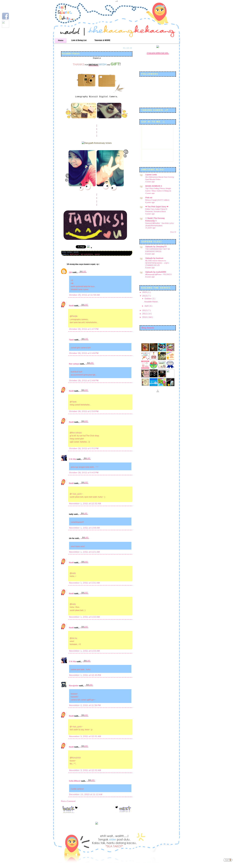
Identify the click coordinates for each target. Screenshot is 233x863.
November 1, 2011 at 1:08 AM (84, 528)
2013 (144, 296)
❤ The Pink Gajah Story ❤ (156, 207)
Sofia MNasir (75, 781)
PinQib (75, 316)
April (147, 306)
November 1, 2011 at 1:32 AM (84, 617)
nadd (97, 254)
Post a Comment (68, 801)
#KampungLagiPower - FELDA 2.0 (158, 274)
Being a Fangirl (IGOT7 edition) (157, 200)
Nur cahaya (74, 364)
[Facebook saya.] (5, 19)
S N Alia (73, 459)
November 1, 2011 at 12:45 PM (85, 675)
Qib (70, 272)
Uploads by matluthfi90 (155, 272)
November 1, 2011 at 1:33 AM (84, 651)
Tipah (71, 340)
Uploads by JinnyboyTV (156, 247)
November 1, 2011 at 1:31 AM (84, 583)
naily (74, 573)
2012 (144, 310)
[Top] (228, 860)
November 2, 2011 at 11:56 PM (85, 705)
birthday (75, 254)
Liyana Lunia (151, 175)
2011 (144, 314)
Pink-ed (148, 198)
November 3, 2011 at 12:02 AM (85, 770)
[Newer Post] (70, 809)
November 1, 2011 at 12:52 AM (85, 503)
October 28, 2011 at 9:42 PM (84, 473)
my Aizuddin (87, 254)
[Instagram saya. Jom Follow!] (5, 27)
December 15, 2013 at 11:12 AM (85, 794)
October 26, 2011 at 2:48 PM (84, 380)
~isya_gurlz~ (77, 494)
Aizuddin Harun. (70, 53)
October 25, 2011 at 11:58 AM (84, 295)
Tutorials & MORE (102, 40)
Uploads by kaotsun (154, 258)
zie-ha (74, 638)
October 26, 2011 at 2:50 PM (84, 411)
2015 (144, 292)
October (148, 299)
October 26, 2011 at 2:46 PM (84, 353)
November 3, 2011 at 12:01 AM (85, 736)
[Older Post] (122, 809)
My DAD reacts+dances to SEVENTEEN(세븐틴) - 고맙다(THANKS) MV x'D (157, 263)
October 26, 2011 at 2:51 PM (84, 448)
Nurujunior (74, 686)
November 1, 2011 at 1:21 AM (84, 552)
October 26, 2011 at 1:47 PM (84, 329)
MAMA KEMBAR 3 (153, 186)
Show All (173, 232)
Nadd (71, 306)
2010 (144, 317)
